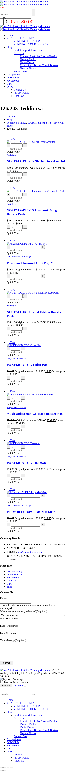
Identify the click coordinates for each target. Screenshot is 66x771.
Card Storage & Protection (28, 50)
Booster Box (20, 71)
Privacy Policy (21, 92)
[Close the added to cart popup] (25, 686)
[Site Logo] (25, 3)
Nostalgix (11, 155)
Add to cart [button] (16, 148)
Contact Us (20, 89)
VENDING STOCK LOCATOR (32, 44)
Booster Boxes (28, 68)
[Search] (33, 12)
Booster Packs (28, 59)
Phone (3, 598)
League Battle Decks (16, 358)
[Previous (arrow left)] (1, 770)
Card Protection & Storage (19, 256)
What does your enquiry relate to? (23, 611)
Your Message (13, 640)
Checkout (12, 580)
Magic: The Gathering (17, 407)
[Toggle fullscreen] (4, 767)
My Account (13, 80)
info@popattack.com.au (30, 552)
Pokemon (19, 53)
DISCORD (13, 77)
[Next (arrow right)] (4, 770)
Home (10, 35)
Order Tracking (15, 574)
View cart (5, 685)
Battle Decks (27, 62)
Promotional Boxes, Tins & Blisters (39, 65)
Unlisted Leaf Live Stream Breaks (38, 56)
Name (9, 618)
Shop (9, 47)
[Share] (8, 767)
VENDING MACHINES (21, 38)
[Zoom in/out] (1, 767)
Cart (9, 83)
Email (8, 633)
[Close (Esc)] (11, 767)
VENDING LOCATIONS (28, 41)
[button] (3, 7)
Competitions (14, 74)
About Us (19, 95)
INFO (10, 86)
